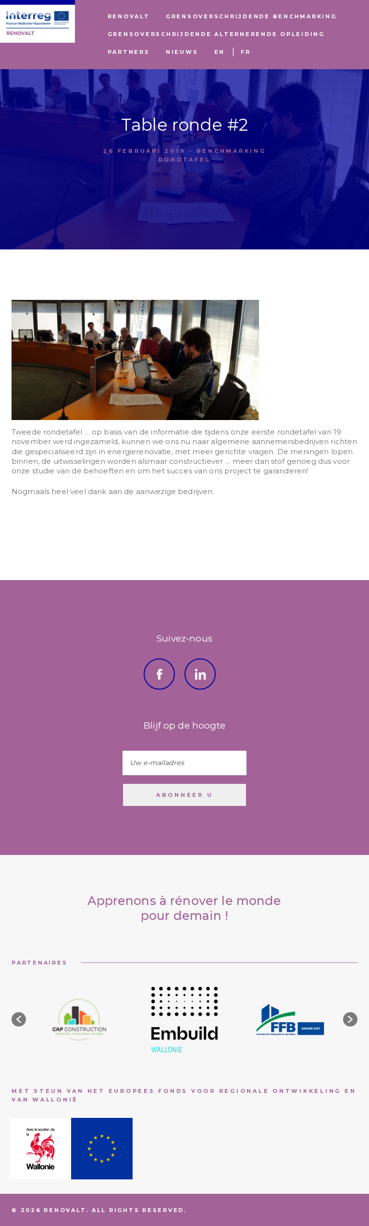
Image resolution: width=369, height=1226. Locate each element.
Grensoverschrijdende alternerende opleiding (216, 34)
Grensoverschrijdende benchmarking (251, 16)
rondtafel (185, 159)
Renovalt (129, 16)
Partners (129, 52)
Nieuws (182, 52)
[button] (19, 1019)
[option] (78, 1020)
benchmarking (231, 150)
